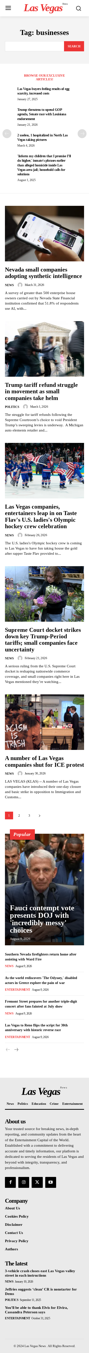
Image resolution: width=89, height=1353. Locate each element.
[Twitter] (37, 1182)
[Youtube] (50, 1182)
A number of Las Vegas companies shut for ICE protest (44, 761)
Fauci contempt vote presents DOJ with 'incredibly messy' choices (42, 919)
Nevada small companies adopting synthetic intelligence (43, 272)
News (9, 285)
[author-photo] (21, 284)
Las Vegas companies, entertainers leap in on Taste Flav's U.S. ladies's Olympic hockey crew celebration (41, 516)
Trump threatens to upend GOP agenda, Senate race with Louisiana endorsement (41, 114)
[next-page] (82, 133)
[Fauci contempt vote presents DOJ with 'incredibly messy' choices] (44, 889)
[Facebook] (10, 1182)
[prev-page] (6, 133)
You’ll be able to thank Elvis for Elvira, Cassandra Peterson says (36, 1310)
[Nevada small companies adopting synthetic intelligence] (44, 233)
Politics (12, 407)
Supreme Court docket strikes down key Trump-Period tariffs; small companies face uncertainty (43, 640)
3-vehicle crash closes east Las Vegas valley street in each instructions (40, 1273)
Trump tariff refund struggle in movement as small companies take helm (41, 391)
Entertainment (17, 989)
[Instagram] (23, 1182)
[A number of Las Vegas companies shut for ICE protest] (44, 722)
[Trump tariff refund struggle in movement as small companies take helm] (44, 349)
